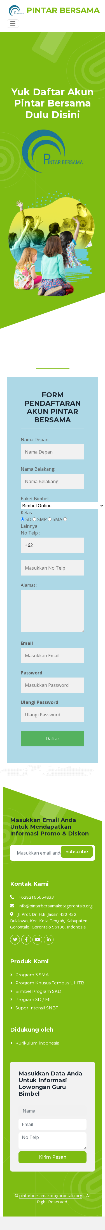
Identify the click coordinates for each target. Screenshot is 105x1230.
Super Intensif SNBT (36, 1008)
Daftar (52, 738)
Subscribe (77, 851)
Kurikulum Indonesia (37, 1043)
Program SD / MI (33, 999)
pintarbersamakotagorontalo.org (50, 1195)
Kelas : (27, 512)
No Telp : (30, 533)
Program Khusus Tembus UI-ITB (49, 983)
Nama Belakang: (38, 469)
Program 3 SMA (32, 974)
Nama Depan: (35, 439)
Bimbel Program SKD (38, 991)
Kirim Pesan (52, 1157)
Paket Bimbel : (35, 498)
